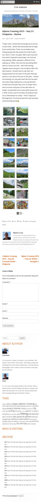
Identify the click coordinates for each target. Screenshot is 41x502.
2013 (5, 461)
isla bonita (33, 414)
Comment (6, 282)
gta (35, 221)
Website (5, 318)
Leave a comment (20, 38)
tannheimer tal (6, 424)
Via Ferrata (21, 423)
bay (33, 406)
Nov (35, 456)
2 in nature (20, 7)
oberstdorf (24, 419)
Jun (22, 442)
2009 (5, 480)
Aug (27, 442)
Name (5, 304)
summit (35, 421)
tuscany (13, 424)
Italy (20, 221)
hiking (4, 224)
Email (4, 311)
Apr (17, 447)
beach (36, 406)
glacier (28, 411)
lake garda (17, 416)
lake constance (7, 417)
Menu (38, 2)
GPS (32, 411)
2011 (5, 470)
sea (27, 421)
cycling (11, 410)
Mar (14, 442)
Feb (11, 461)
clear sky (5, 411)
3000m (4, 404)
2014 (5, 456)
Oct (32, 447)
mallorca (15, 419)
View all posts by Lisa (26, 244)
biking (4, 408)
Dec (5, 459)
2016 (5, 447)
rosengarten (22, 421)
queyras (10, 421)
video (29, 424)
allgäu (15, 403)
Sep (29, 447)
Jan (9, 442)
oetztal (32, 419)
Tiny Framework (11, 496)
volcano (33, 424)
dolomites (18, 411)
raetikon (15, 421)
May (19, 447)
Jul (24, 442)
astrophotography (20, 406)
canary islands (13, 408)
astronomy (10, 406)
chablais (23, 409)
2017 (5, 442)
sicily (30, 421)
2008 (5, 485)
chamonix (29, 408)
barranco (29, 406)
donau (23, 411)
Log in (21, 496)
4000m (9, 404)
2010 (5, 475)
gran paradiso (13, 414)
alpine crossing (29, 221)
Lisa (3, 38)
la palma (27, 416)
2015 (5, 451)
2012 (5, 466)
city (34, 408)
